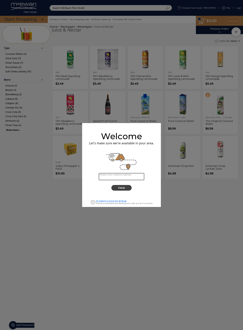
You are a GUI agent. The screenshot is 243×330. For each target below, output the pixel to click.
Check (121, 187)
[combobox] (121, 176)
